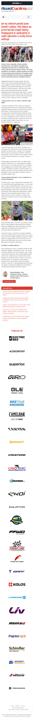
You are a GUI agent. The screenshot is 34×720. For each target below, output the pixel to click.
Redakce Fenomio (21, 716)
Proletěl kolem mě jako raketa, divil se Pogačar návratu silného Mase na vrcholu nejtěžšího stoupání (16, 318)
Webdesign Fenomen (9, 716)
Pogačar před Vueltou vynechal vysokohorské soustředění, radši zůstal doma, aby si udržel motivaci (15, 299)
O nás (12, 706)
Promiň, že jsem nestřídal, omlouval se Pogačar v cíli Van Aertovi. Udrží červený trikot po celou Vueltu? (17, 293)
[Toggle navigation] (28, 17)
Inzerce (23, 706)
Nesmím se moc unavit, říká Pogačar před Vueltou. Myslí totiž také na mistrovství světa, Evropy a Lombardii (15, 311)
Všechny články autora (9, 281)
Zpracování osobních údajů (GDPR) (18, 709)
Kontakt (17, 706)
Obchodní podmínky (18, 707)
